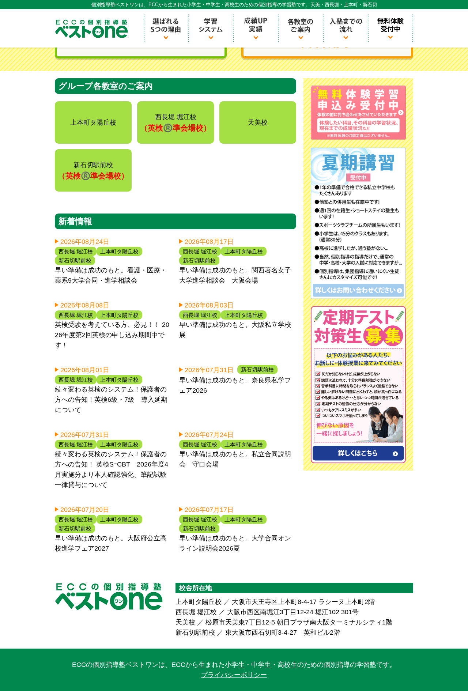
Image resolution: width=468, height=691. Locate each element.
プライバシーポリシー (234, 675)
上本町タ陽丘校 (119, 251)
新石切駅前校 (74, 260)
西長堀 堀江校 (75, 251)
